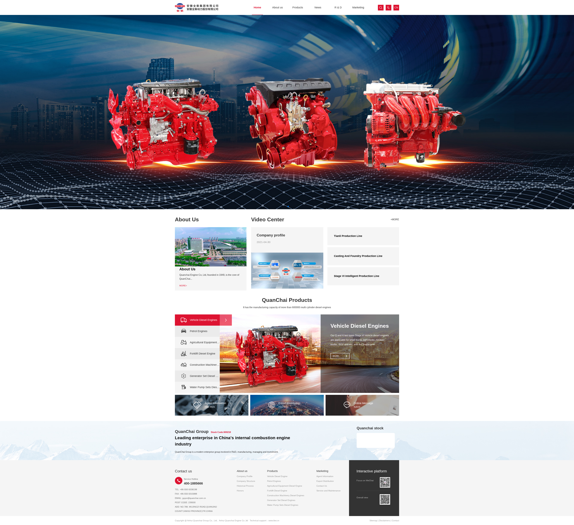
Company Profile (244, 476)
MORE (336, 356)
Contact (395, 520)
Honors (240, 490)
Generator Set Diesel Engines (281, 500)
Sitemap (373, 520)
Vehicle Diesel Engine (277, 476)
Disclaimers (384, 520)
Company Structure (246, 481)
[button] (285, 206)
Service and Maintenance (328, 490)
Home (257, 7)
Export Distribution (325, 481)
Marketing (358, 7)
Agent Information (324, 476)
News (318, 7)
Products (297, 7)
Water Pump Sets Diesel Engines (282, 505)
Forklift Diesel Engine (277, 490)
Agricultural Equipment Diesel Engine (284, 486)
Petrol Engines (274, 481)
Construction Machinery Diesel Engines (285, 495)
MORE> (183, 285)
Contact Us (321, 486)
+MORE (395, 219)
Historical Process (245, 486)
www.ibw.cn (273, 520)
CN (396, 7)
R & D (338, 7)
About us (277, 7)
